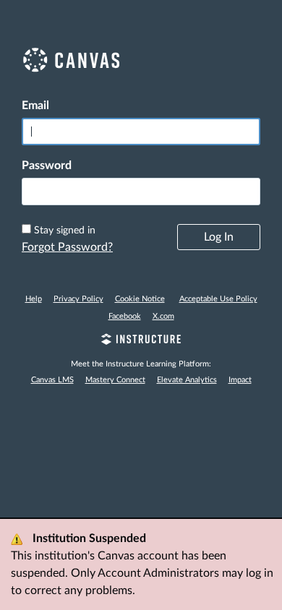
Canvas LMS (52, 380)
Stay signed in (64, 230)
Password (47, 165)
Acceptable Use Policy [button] (218, 299)
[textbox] (141, 191)
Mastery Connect (115, 380)
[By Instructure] (141, 341)
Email (35, 105)
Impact (240, 380)
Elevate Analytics (187, 380)
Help (33, 299)
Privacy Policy (78, 299)
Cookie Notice (140, 299)
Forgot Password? (67, 247)
